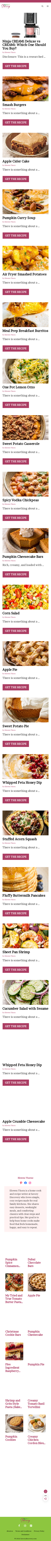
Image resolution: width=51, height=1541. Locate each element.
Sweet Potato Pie (15, 726)
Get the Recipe (15, 66)
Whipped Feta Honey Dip (22, 782)
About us (10, 1531)
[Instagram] (25, 1525)
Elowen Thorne (25, 1178)
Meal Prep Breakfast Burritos (25, 331)
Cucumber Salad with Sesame (25, 1008)
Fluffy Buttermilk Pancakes (23, 895)
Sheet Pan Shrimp (16, 952)
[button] (42, 6)
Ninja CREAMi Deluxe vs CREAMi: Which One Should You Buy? (24, 44)
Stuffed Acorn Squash (19, 839)
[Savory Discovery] (6, 6)
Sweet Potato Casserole (20, 444)
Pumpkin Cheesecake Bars (22, 557)
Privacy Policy (39, 1531)
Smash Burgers (14, 105)
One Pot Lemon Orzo (18, 387)
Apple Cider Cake (15, 161)
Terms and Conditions (23, 1531)
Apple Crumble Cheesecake (23, 1121)
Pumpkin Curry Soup (18, 218)
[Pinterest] (30, 1525)
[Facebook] (19, 1525)
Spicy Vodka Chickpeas (20, 500)
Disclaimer (25, 1534)
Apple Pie (9, 669)
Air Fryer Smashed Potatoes (24, 274)
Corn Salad (11, 613)
